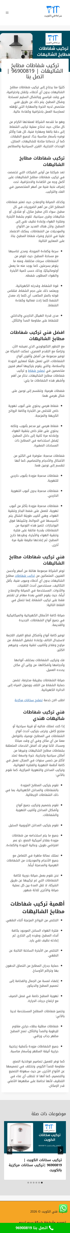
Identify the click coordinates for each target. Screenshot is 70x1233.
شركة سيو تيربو (31, 1222)
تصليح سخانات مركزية (29, 700)
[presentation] (35, 1137)
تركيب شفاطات (25, 332)
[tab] (42, 1182)
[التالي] (9, 1150)
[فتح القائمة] (7, 12)
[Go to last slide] (60, 1150)
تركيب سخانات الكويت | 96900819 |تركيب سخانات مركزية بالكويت (35, 1165)
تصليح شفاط (36, 371)
